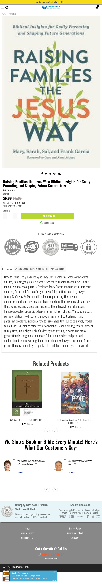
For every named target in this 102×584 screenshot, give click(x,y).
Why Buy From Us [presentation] (58, 268)
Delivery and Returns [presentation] (39, 268)
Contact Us (75, 537)
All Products (11, 14)
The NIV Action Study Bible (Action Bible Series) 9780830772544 (75, 421)
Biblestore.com (16, 566)
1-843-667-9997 (52, 554)
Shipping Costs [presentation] (21, 268)
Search (27, 528)
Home (3, 14)
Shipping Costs (27, 537)
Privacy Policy (75, 528)
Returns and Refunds (75, 533)
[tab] (7, 269)
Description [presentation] (7, 269)
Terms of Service (27, 533)
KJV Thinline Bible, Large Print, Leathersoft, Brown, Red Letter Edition (29, 577)
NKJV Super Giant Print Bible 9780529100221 (27, 420)
